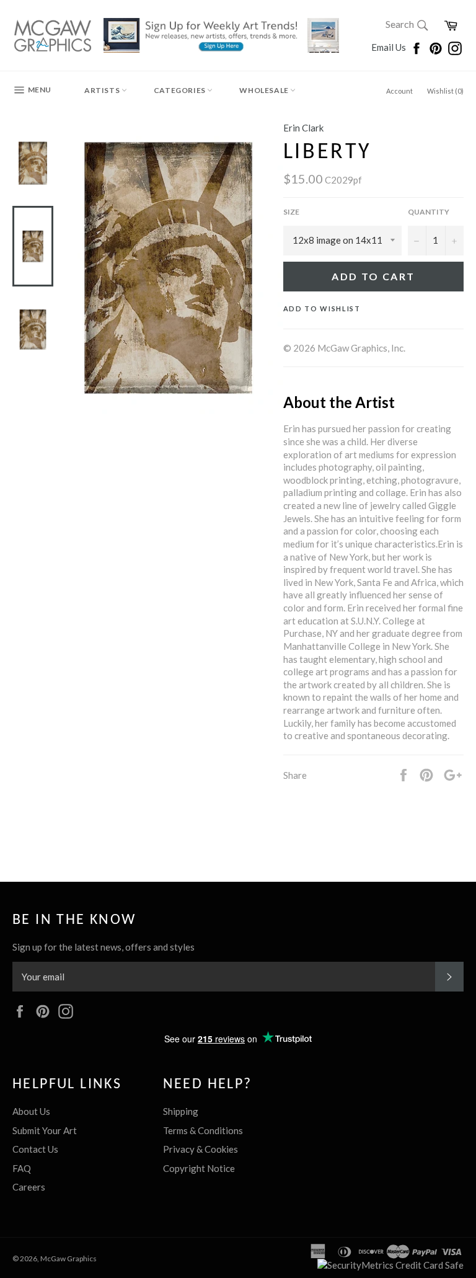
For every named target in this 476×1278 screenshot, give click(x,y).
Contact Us (35, 1149)
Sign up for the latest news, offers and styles (103, 946)
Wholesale (264, 90)
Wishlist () (445, 91)
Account (399, 91)
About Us (31, 1111)
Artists (102, 90)
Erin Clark (303, 127)
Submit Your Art (44, 1130)
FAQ (21, 1168)
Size (291, 211)
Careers (28, 1186)
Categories (181, 90)
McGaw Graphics (68, 1258)
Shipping (180, 1111)
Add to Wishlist (322, 308)
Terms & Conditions (203, 1130)
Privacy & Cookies (200, 1149)
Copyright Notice (199, 1168)
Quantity (428, 211)
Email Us (389, 47)
